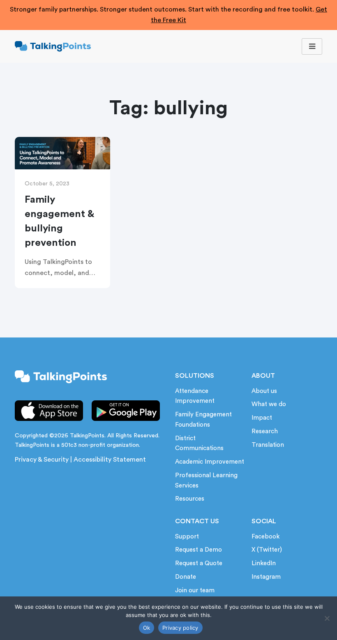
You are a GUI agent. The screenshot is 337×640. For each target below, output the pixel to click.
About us (264, 391)
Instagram (266, 577)
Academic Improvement (209, 462)
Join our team (195, 590)
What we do (269, 404)
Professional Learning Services (206, 480)
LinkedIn (264, 563)
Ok (146, 627)
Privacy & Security (42, 459)
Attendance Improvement (195, 396)
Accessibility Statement (110, 459)
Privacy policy (180, 627)
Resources (189, 499)
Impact (262, 418)
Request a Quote (198, 563)
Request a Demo (198, 550)
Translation (268, 445)
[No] (327, 618)
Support (187, 537)
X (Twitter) (267, 550)
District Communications (199, 443)
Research (265, 431)
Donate (185, 577)
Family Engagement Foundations (203, 419)
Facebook (265, 537)
